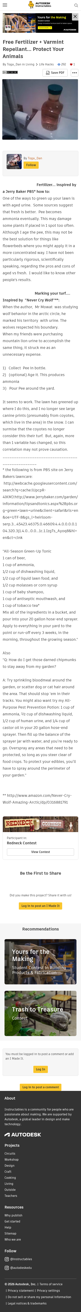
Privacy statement (21, 1290)
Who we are (13, 1239)
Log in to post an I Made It (40, 906)
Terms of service (51, 1284)
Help (8, 1227)
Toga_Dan (14, 64)
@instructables (21, 1259)
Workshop (12, 1159)
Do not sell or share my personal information (39, 1297)
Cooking (10, 1178)
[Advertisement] (40, 23)
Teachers (11, 1196)
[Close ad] (75, 17)
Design (10, 1165)
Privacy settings (48, 1290)
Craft (8, 1171)
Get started (12, 1221)
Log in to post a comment (40, 1087)
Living (30, 64)
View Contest (40, 852)
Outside (10, 1190)
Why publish (13, 1215)
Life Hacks (46, 64)
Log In (40, 1069)
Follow (31, 165)
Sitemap (10, 1233)
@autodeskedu (21, 1268)
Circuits (10, 1153)
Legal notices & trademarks (27, 1303)
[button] (5, 5)
